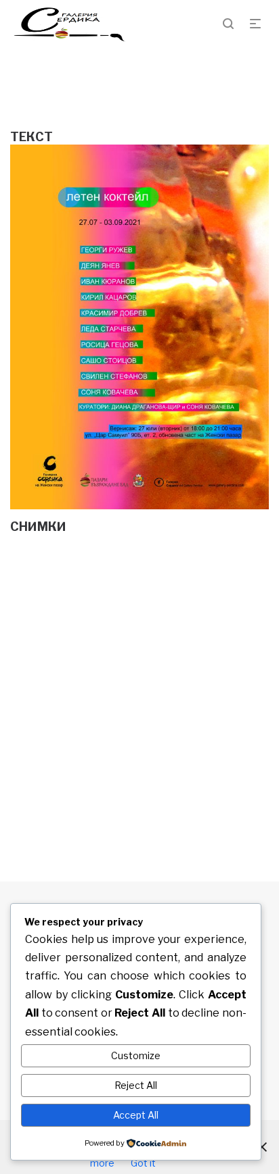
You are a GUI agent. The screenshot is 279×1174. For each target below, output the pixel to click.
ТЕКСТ (31, 137)
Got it (143, 1163)
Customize (135, 1055)
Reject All (135, 1085)
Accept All (135, 1115)
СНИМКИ (38, 526)
